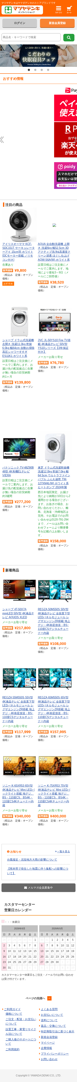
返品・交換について (53, 1025)
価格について (14, 1013)
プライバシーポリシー (55, 1053)
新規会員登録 (57, 23)
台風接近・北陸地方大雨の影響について (32, 859)
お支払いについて (52, 1014)
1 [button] (29, 70)
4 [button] (48, 70)
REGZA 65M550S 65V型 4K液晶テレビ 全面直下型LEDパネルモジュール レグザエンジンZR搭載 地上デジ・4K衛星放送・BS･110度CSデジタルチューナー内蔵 (54, 709)
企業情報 (46, 1048)
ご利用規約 (12, 1049)
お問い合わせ (49, 1059)
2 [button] (35, 70)
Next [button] (72, 55)
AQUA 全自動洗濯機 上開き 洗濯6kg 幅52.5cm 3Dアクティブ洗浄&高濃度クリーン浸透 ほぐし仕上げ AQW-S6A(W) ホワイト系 (54, 251)
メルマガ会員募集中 (40, 887)
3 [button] (42, 70)
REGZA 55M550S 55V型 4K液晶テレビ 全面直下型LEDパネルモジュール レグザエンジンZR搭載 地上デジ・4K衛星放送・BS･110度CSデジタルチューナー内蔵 (18, 709)
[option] (38, 55)
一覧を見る (63, 851)
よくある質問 (49, 1009)
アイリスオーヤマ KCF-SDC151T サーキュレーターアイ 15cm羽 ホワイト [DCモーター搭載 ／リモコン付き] (18, 251)
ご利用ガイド (12, 1009)
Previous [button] (4, 55)
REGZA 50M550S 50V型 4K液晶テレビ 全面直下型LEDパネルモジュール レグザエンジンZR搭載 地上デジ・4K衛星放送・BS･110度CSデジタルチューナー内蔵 (54, 621)
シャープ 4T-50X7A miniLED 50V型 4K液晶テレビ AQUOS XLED (18, 613)
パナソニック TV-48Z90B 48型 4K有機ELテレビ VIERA (18, 471)
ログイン (19, 23)
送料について (49, 1020)
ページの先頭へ (35, 998)
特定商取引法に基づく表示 (57, 1031)
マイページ (48, 1042)
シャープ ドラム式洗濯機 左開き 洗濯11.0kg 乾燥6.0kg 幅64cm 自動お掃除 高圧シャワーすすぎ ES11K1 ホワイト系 (18, 348)
